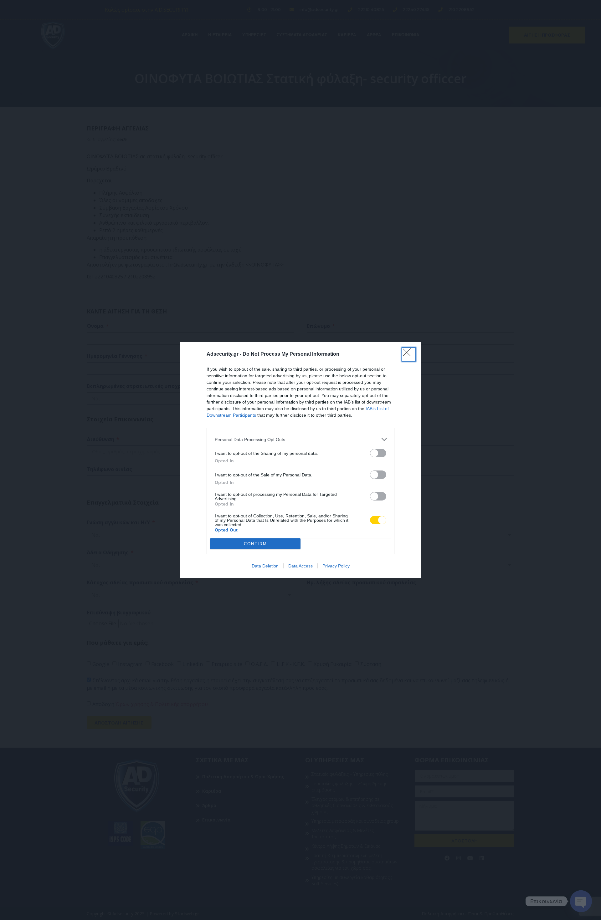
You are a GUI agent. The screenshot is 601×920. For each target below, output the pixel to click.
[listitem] (300, 439)
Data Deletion (265, 565)
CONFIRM (255, 543)
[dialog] (300, 460)
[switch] (378, 453)
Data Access (300, 565)
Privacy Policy (336, 565)
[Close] (409, 354)
